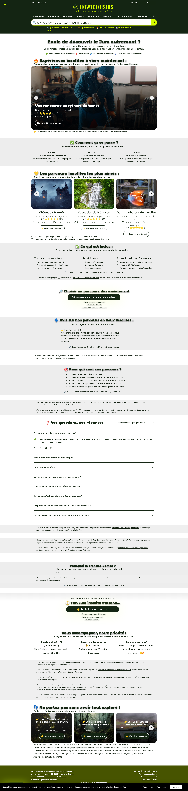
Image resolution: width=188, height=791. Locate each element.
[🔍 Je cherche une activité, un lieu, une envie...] (154, 22)
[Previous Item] (36, 98)
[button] (38, 15)
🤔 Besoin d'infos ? (94, 645)
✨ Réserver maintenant (52, 228)
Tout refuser (162, 787)
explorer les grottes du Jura (63, 239)
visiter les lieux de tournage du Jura (91, 753)
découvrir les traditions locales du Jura (115, 578)
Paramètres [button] (148, 787)
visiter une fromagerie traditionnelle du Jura (121, 402)
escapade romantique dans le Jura (117, 677)
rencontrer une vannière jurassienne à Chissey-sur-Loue (119, 410)
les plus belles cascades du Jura (86, 277)
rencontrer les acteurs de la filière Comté (75, 687)
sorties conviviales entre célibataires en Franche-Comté (117, 662)
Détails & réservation (49, 123)
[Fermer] (184, 787)
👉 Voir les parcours (52, 735)
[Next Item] (152, 98)
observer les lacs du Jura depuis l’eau (133, 547)
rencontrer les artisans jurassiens (125, 528)
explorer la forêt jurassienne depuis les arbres (98, 695)
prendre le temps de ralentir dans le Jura (114, 670)
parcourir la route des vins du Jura (90, 356)
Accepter (176, 787)
